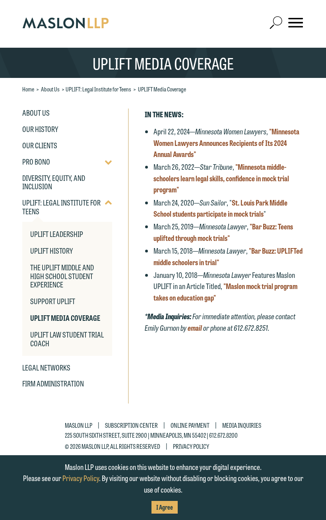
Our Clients (39, 145)
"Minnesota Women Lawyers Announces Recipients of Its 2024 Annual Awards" (226, 142)
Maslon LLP (78, 425)
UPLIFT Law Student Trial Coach (67, 339)
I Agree (164, 507)
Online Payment (190, 425)
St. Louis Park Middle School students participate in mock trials (220, 208)
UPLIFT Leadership (56, 233)
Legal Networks (46, 367)
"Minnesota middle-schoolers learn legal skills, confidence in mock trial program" (221, 178)
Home (28, 89)
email (195, 327)
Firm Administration (53, 383)
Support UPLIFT (52, 301)
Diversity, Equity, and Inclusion (53, 182)
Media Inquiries (241, 425)
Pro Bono (36, 161)
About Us (50, 89)
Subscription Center (131, 425)
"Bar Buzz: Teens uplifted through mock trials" (223, 232)
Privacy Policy (191, 446)
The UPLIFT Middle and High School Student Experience (62, 276)
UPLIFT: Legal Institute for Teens (98, 89)
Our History (40, 129)
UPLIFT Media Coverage (162, 89)
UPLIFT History (51, 250)
